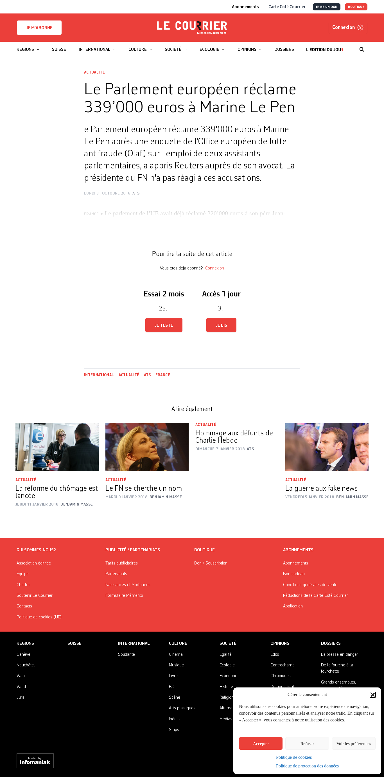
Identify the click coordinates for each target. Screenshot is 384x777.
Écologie (227, 665)
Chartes (23, 585)
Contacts (24, 606)
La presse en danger (339, 654)
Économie (228, 676)
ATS (147, 375)
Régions (25, 643)
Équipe (23, 574)
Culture (178, 643)
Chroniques (280, 676)
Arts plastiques (182, 708)
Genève (23, 654)
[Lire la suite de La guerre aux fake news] (327, 447)
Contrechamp (282, 665)
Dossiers (331, 643)
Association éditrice (34, 563)
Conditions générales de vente (310, 585)
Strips (174, 730)
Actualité (94, 72)
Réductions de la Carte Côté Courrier (315, 595)
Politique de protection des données (307, 766)
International (99, 375)
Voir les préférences (353, 743)
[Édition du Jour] (324, 46)
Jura (20, 697)
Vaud (21, 687)
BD (172, 687)
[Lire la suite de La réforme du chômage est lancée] (57, 447)
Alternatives (230, 708)
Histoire (226, 687)
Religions (228, 697)
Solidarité (126, 654)
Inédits (174, 719)
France (162, 375)
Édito (274, 654)
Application (293, 606)
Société (228, 643)
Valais (22, 676)
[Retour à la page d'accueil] (192, 28)
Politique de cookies (294, 757)
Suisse (74, 643)
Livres (174, 676)
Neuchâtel (26, 665)
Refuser (307, 743)
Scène (174, 697)
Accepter (261, 743)
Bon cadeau (294, 574)
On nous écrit (282, 687)
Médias (226, 719)
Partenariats (116, 574)
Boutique (204, 550)
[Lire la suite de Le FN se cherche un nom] (147, 447)
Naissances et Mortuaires (127, 585)
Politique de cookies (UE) (39, 617)
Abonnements (295, 563)
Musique (176, 665)
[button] (373, 695)
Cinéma (176, 654)
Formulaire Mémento (124, 595)
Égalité (226, 654)
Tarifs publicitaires (121, 563)
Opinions (279, 643)
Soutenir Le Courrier (35, 595)
